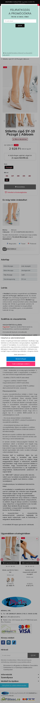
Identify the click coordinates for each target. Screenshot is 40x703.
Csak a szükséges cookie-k (20, 364)
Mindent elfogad (21, 359)
